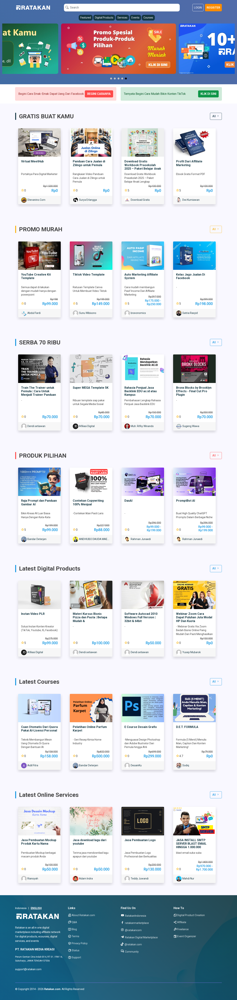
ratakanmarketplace (136, 922)
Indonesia (20, 908)
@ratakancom (133, 930)
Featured (85, 17)
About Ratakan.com (83, 915)
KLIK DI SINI (208, 94)
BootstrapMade (37, 993)
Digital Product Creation (191, 915)
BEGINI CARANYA (99, 94)
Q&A (74, 922)
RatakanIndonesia (135, 915)
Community (131, 951)
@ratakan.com (133, 944)
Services (122, 17)
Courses (148, 17)
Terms (75, 936)
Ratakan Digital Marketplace (141, 937)
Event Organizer (186, 936)
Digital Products (104, 17)
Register (213, 7)
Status (75, 950)
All (214, 116)
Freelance (183, 929)
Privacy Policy (80, 943)
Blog (74, 929)
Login (198, 7)
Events (135, 17)
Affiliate (181, 922)
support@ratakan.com (28, 969)
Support (76, 957)
